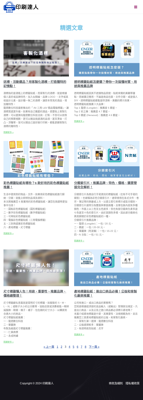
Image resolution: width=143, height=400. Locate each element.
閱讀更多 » (8, 132)
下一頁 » (94, 346)
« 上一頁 (49, 346)
